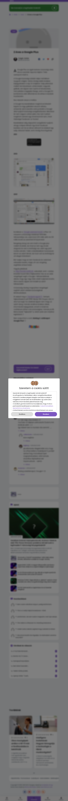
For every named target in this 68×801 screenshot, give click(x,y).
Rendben (46, 414)
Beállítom (22, 414)
